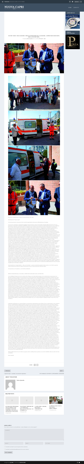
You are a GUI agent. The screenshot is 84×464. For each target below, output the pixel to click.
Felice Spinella (30, 38)
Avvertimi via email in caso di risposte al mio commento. (17, 446)
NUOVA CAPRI (22, 462)
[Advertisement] (34, 21)
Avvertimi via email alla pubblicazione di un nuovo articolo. (17, 449)
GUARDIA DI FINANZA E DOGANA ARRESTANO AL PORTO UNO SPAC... (25, 1)
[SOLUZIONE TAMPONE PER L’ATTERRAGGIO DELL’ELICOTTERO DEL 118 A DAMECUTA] (26, 400)
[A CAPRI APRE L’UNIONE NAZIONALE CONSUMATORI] (41, 400)
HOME (69, 7)
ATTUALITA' (41, 38)
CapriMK (11, 462)
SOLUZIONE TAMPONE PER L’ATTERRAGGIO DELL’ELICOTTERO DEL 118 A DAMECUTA (26, 408)
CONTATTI (76, 7)
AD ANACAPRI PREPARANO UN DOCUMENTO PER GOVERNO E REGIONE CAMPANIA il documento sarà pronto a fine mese (12, 409)
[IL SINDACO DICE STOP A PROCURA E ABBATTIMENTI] (56, 400)
